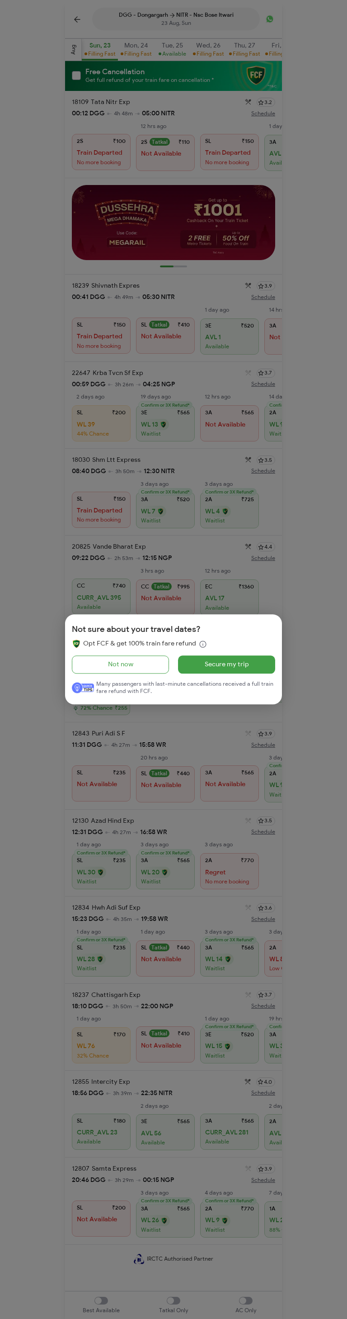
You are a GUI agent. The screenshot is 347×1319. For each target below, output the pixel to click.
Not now (120, 664)
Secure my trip (227, 664)
